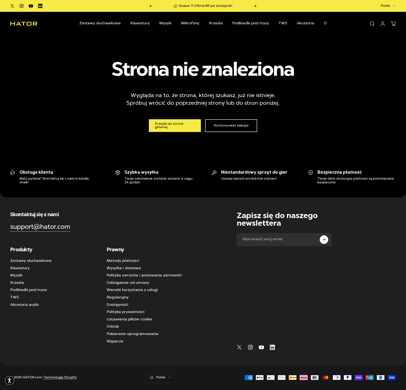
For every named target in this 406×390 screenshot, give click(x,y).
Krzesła (17, 283)
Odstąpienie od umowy (128, 283)
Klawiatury (20, 268)
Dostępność (117, 305)
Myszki (16, 275)
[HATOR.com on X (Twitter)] (12, 6)
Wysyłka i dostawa (124, 268)
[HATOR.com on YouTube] (31, 6)
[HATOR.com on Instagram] (21, 6)
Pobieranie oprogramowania (132, 334)
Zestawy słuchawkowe (31, 261)
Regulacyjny (118, 297)
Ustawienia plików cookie (129, 319)
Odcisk (113, 327)
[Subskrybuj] (324, 239)
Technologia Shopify (60, 377)
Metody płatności (123, 261)
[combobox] (388, 6)
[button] (9, 380)
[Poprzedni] (151, 6)
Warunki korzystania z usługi (132, 290)
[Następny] (255, 6)
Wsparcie (115, 341)
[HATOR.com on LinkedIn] (40, 6)
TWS (14, 297)
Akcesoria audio (24, 305)
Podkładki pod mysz (28, 290)
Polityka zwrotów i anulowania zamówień (144, 275)
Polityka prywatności (125, 312)
